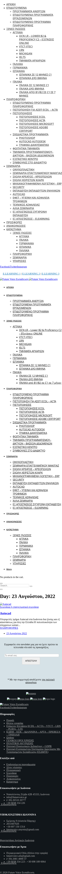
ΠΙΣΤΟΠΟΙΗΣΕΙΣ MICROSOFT (36, 124)
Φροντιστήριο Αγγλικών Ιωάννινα (17, 840)
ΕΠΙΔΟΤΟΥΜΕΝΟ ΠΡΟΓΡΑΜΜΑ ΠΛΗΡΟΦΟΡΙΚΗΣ (32, 23)
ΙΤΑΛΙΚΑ (17, 81)
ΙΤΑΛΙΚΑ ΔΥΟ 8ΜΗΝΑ (31, 88)
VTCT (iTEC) (26, 46)
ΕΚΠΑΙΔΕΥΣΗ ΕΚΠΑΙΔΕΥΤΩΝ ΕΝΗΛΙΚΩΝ (36, 190)
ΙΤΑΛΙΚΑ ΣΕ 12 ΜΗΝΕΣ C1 (34, 85)
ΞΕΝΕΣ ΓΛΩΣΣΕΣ (15, 29)
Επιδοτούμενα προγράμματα (20, 764)
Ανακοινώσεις (13, 778)
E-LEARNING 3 (50, 273)
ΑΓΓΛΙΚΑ (18, 32)
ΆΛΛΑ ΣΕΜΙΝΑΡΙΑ (23, 208)
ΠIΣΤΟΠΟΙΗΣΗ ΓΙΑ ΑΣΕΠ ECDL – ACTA (35, 110)
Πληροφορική (13, 770)
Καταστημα (12, 781)
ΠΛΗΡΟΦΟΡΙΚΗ (15, 99)
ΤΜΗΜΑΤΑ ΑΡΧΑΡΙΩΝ (32, 60)
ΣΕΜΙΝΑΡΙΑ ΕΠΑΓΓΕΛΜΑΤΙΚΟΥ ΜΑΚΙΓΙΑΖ (37, 173)
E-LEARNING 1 (12, 273)
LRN (21, 50)
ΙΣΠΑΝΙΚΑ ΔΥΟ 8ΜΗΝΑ (33, 78)
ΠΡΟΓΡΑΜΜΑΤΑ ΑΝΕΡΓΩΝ (29, 11)
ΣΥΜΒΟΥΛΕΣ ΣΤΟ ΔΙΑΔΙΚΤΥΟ (30, 162)
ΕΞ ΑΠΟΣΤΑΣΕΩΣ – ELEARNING (31, 219)
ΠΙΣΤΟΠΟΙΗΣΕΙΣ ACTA (32, 120)
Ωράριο (10, 737)
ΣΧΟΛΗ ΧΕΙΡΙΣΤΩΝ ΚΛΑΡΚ (28, 180)
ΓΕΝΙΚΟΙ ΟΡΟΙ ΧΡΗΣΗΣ (20, 740)
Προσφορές (12, 776)
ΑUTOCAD (19, 194)
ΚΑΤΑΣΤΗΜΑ (13, 229)
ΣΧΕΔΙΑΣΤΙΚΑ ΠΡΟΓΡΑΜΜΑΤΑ (30, 134)
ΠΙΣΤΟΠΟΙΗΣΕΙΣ (22, 113)
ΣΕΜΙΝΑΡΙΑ (13, 166)
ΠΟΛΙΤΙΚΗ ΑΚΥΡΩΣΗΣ (19, 743)
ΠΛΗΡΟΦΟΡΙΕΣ (9, 628)
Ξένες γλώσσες (14, 767)
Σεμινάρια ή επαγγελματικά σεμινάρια (19, 607)
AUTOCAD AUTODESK (32, 141)
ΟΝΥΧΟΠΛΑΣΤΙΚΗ (23, 169)
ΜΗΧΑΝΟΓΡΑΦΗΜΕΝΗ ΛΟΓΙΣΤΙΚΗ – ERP (37, 183)
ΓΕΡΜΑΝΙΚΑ (20, 67)
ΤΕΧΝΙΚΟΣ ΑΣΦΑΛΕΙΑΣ (26, 205)
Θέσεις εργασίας (14, 723)
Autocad (5, 613)
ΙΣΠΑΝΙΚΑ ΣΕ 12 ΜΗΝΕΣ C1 (35, 74)
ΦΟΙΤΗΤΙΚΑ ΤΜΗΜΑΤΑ (26, 148)
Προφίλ (10, 720)
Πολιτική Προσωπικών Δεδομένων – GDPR (29, 746)
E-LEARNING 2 (31, 273)
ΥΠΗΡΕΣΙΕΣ (19, 261)
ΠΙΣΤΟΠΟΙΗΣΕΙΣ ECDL (32, 117)
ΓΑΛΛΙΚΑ (18, 64)
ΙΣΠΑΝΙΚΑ (19, 71)
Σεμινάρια (11, 773)
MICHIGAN (25, 53)
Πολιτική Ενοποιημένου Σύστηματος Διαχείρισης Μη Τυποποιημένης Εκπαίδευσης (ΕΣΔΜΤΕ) (33, 750)
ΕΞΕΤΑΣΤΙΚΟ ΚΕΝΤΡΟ (25, 159)
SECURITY (18, 187)
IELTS (22, 57)
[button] (9, 569)
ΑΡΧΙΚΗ (11, 4)
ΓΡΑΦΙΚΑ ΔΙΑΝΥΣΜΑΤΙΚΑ (34, 145)
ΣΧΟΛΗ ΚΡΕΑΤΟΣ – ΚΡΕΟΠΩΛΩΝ (32, 176)
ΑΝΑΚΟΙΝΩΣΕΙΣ (16, 226)
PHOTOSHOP (27, 138)
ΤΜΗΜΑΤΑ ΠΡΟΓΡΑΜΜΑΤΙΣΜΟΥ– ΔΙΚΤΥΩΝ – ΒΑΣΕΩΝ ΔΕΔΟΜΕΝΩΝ (33, 153)
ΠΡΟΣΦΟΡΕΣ (14, 222)
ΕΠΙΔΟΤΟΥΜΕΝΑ (16, 8)
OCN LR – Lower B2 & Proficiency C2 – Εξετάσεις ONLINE (36, 39)
